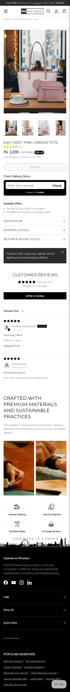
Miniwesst (15, 638)
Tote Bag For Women (15, 684)
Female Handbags (34, 667)
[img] (12, 321)
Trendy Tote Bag (12, 667)
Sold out (35, 166)
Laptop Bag (36, 678)
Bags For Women (13, 661)
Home (6, 19)
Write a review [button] (35, 296)
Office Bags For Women (44, 672)
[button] (11, 146)
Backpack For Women (16, 672)
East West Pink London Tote (25, 19)
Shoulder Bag (53, 678)
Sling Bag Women (35, 661)
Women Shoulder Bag (15, 678)
